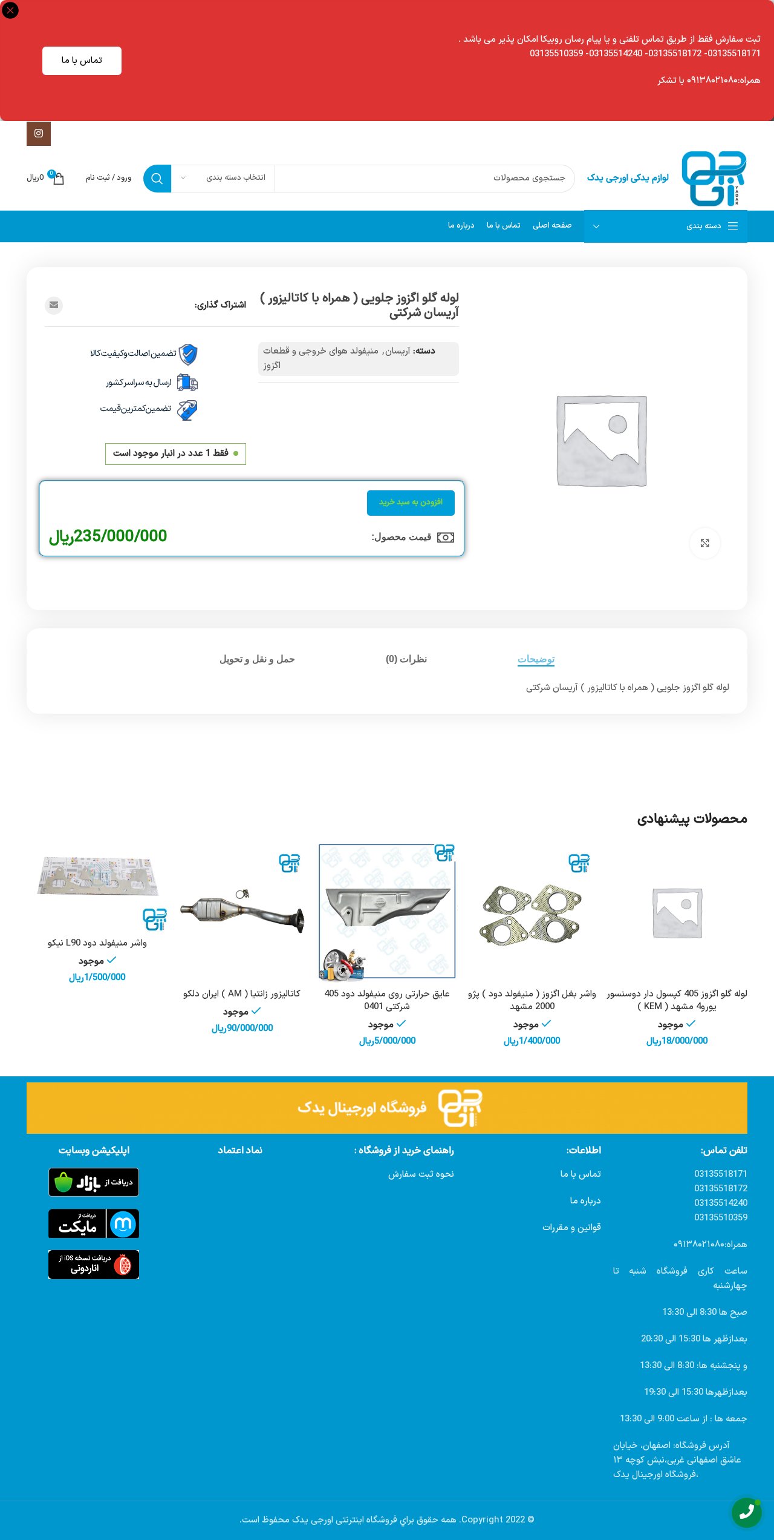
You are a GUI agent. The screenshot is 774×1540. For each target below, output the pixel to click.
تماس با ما (82, 61)
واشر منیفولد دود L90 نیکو (97, 943)
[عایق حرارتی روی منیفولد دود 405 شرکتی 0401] (387, 912)
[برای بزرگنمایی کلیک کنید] (705, 543)
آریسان (398, 351)
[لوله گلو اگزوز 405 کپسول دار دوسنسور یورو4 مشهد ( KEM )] (676, 912)
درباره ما (585, 1201)
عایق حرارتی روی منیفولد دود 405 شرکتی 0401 (387, 1000)
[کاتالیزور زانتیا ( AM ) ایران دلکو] (242, 912)
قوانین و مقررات (571, 1228)
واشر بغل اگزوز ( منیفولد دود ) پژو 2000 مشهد (532, 1000)
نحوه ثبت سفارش (421, 1175)
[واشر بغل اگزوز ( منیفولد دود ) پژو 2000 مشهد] (532, 912)
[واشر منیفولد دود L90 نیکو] (97, 886)
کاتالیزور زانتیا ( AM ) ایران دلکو (242, 994)
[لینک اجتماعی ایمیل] (54, 306)
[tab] (536, 659)
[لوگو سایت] (714, 178)
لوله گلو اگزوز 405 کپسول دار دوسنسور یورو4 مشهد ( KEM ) (677, 1000)
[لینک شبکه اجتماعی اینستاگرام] (39, 134)
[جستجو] (157, 178)
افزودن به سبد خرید (411, 502)
